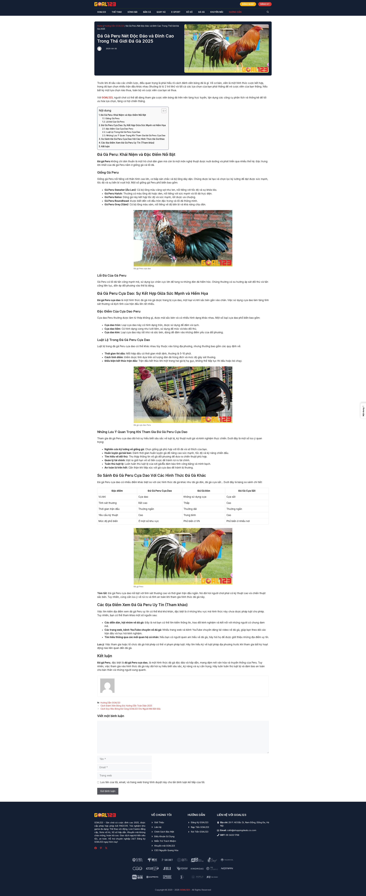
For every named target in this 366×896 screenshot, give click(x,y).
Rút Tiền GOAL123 (199, 831)
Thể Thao (117, 12)
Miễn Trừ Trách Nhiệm (165, 841)
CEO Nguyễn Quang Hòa (166, 850)
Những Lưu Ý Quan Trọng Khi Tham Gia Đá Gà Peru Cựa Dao (135, 135)
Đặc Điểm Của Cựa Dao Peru (119, 129)
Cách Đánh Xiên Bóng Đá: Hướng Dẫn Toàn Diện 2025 (126, 705)
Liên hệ (157, 827)
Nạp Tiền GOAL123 (200, 827)
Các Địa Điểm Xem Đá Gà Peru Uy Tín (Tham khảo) (127, 142)
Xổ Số (189, 12)
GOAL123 (101, 12)
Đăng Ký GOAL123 (199, 822)
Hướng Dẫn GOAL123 (114, 26)
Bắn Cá (147, 12)
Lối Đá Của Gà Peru (115, 122)
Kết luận (105, 146)
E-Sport (175, 12)
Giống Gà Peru (112, 118)
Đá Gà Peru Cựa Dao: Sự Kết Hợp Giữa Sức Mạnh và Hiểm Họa (133, 125)
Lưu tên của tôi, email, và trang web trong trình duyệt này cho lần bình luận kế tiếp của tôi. (152, 782)
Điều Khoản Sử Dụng (164, 836)
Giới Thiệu (159, 822)
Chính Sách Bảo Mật (164, 831)
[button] (268, 12)
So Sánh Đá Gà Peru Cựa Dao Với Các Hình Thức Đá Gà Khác (133, 139)
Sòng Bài (132, 12)
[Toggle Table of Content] (162, 110)
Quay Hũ (161, 12)
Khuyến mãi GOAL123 (164, 845)
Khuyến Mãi (216, 12)
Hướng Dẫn (235, 12)
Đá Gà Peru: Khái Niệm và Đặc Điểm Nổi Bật (123, 115)
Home (100, 26)
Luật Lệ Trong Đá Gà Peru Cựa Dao (123, 132)
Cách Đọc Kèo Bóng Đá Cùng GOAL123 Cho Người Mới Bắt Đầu (131, 709)
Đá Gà (201, 12)
